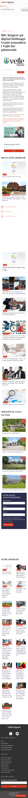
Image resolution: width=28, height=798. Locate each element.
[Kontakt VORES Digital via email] (17, 733)
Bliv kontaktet (8, 525)
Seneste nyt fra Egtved (6, 758)
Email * (4, 506)
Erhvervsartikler (5, 766)
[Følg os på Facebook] (10, 733)
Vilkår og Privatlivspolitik (7, 745)
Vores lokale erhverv (6, 760)
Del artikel (20, 72)
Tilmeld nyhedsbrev (20, 795)
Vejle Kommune (5, 768)
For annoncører (4, 743)
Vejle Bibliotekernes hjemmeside (14, 114)
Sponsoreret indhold (6, 772)
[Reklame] (14, 132)
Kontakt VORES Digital (6, 747)
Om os (2, 741)
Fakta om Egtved (5, 764)
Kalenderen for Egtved (6, 762)
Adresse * (5, 512)
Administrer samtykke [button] (6, 749)
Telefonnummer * (7, 500)
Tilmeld (14, 150)
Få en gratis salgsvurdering (7, 770)
